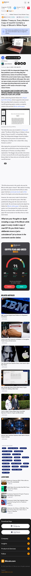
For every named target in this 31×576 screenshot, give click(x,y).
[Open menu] (28, 2)
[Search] (25, 2)
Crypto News (7, 14)
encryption (25, 457)
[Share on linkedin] (24, 63)
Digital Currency (7, 457)
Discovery (17, 457)
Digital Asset (16, 454)
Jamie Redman (8, 63)
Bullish (21, 286)
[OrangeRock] (10, 11)
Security (26, 463)
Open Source (6, 463)
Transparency (24, 466)
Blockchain (23, 448)
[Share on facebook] (16, 63)
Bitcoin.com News (13, 448)
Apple (4, 448)
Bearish (9, 286)
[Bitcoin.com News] (5, 3)
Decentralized (6, 454)
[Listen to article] (2, 57)
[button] (19, 58)
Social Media (6, 466)
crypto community (7, 451)
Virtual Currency (16, 469)
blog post (25, 130)
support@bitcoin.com (7, 572)
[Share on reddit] (21, 63)
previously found (15, 192)
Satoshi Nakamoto (16, 463)
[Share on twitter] (18, 63)
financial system (7, 460)
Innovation (17, 460)
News (2, 14)
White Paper (6, 472)
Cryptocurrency (18, 451)
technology (15, 466)
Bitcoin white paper (19, 106)
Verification (6, 469)
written (25, 192)
